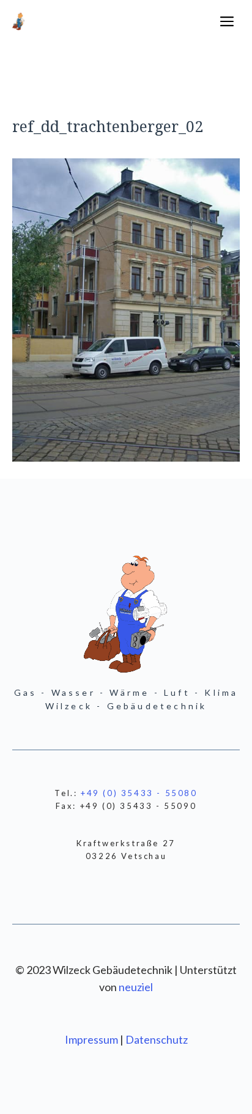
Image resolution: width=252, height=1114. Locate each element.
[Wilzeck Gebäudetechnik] (18, 21)
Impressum (92, 1039)
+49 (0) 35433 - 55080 (139, 793)
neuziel (136, 987)
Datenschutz (156, 1039)
